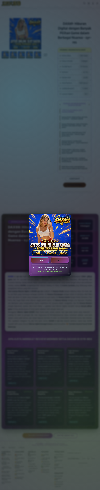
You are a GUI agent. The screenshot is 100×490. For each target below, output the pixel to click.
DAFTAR (59, 260)
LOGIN (40, 260)
